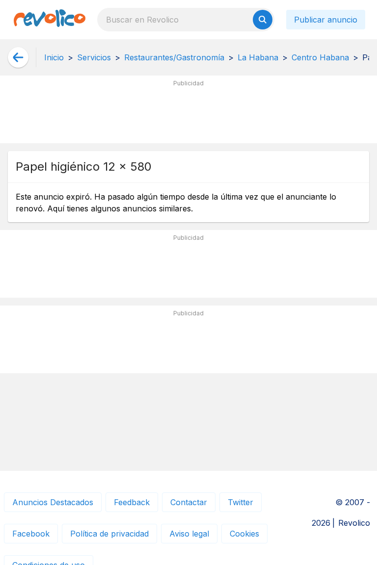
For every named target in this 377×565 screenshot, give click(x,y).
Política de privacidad (109, 534)
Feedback (132, 502)
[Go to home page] (49, 19)
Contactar (188, 502)
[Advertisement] (188, 113)
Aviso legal (189, 534)
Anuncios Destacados (52, 502)
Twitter (240, 502)
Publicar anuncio (325, 20)
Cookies (244, 534)
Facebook (31, 534)
